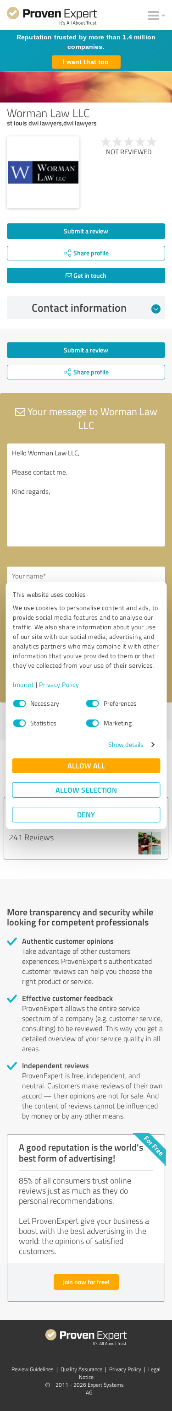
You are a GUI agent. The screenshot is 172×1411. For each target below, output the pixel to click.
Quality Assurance (81, 1369)
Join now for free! (86, 1281)
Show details (126, 744)
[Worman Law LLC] (43, 172)
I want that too (86, 61)
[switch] (92, 703)
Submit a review (86, 231)
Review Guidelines (32, 1369)
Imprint (23, 684)
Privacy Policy (59, 684)
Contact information (79, 307)
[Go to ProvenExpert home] (52, 17)
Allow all (86, 765)
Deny (86, 814)
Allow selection (86, 789)
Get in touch (89, 275)
